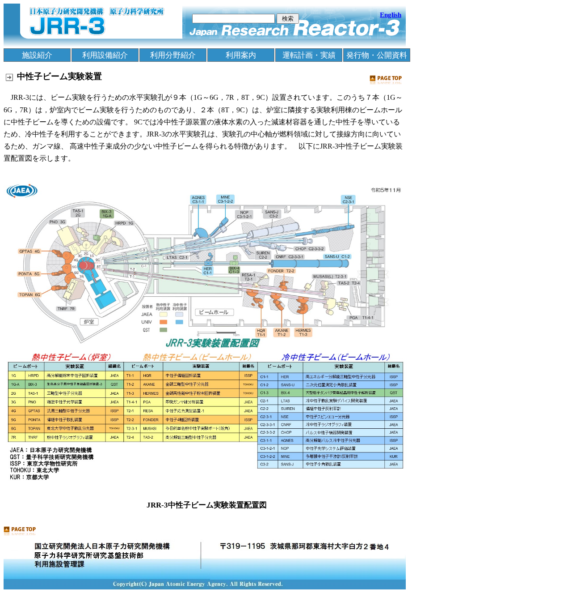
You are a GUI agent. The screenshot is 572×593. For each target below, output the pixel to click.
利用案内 (241, 55)
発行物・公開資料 (376, 55)
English (390, 14)
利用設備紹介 (105, 55)
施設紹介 (37, 55)
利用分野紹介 (173, 55)
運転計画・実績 (309, 55)
